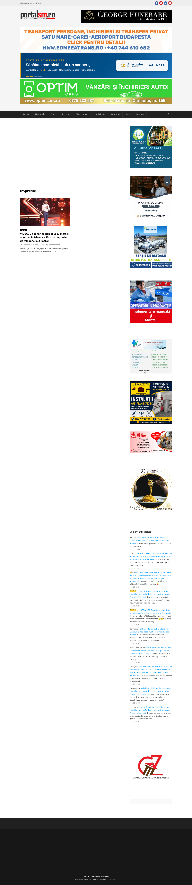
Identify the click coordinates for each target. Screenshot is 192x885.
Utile (128, 114)
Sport (53, 114)
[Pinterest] (161, 3)
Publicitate (99, 114)
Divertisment (82, 114)
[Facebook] (156, 3)
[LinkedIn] (165, 3)
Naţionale (40, 114)
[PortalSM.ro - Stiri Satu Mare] (37, 18)
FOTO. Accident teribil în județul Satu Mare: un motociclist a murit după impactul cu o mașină (149, 540)
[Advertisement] (72, 153)
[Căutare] (168, 114)
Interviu (140, 114)
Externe (66, 114)
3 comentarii (54, 244)
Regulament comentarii (100, 877)
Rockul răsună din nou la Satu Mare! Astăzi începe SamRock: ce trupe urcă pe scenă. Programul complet (150, 594)
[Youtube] (170, 3)
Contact (86, 877)
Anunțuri (115, 114)
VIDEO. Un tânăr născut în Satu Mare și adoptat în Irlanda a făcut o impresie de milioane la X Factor (44, 237)
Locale (26, 114)
